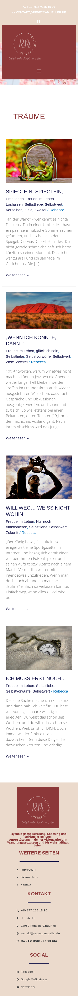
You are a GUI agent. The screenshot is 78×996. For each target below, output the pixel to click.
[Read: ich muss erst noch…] (39, 648)
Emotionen (15, 199)
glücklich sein (47, 351)
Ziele (28, 210)
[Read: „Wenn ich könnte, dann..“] (39, 310)
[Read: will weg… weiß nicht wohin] (39, 477)
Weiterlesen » (17, 274)
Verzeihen (14, 210)
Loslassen (14, 204)
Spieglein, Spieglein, (34, 191)
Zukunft (12, 533)
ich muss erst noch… (36, 678)
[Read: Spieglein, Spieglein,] (39, 161)
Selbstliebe (34, 204)
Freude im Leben (40, 199)
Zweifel (40, 210)
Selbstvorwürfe (38, 356)
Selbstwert (53, 204)
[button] (39, 70)
